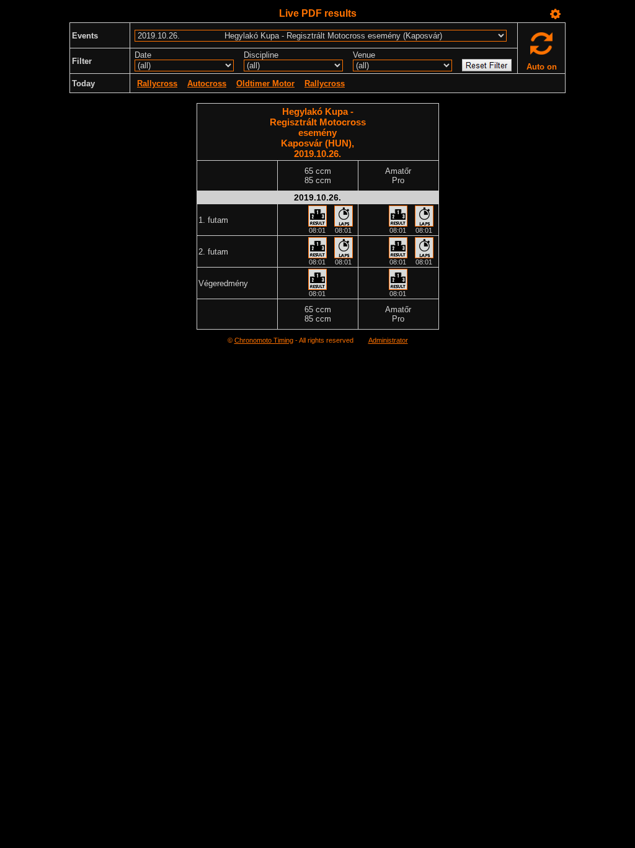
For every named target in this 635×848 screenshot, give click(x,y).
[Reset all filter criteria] (487, 65)
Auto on (541, 66)
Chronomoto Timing (263, 340)
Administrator (388, 340)
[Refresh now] (541, 46)
